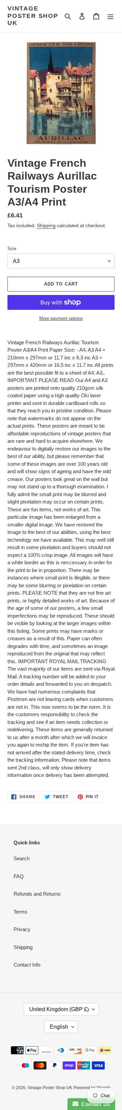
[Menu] (110, 16)
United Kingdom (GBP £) (59, 1009)
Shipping (46, 225)
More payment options (61, 318)
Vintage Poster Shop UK (32, 15)
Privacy (22, 929)
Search (21, 858)
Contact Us (94, 1104)
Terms (20, 912)
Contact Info (27, 965)
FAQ (19, 876)
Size (11, 248)
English (59, 1027)
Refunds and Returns (37, 894)
